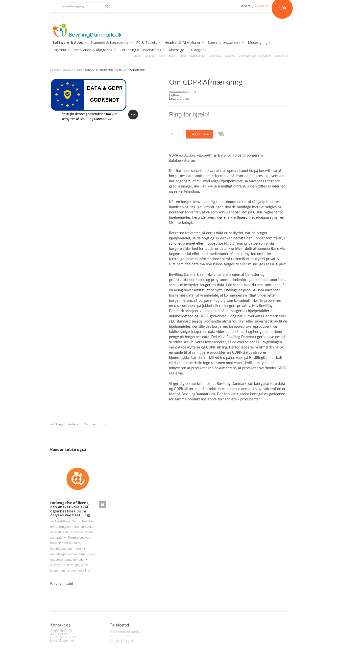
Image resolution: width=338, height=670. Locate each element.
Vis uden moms (95, 424)
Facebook (265, 55)
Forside (136, 55)
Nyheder (150, 55)
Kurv (162, 55)
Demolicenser (247, 55)
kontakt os (281, 55)
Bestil (172, 55)
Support (230, 55)
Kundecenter (197, 55)
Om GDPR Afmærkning (130, 69)
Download (215, 55)
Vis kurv (262, 6)
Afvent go (176, 49)
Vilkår (182, 55)
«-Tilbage (56, 424)
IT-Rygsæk (197, 49)
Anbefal (73, 424)
